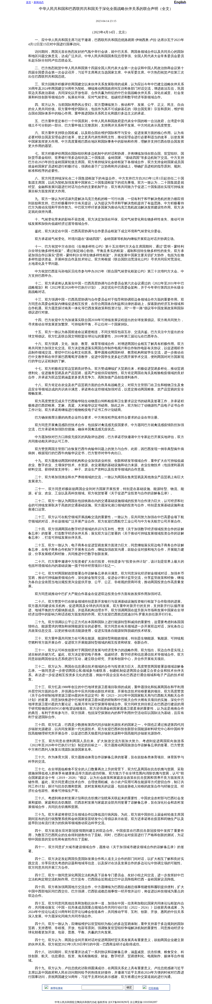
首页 (28, 2)
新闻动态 (39, 2)
